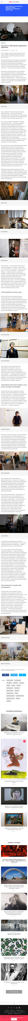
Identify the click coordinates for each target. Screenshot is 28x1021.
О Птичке (7, 1010)
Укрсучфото (10, 1013)
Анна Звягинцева (17, 680)
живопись (13, 685)
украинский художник (20, 695)
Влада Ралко (16, 682)
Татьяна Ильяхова (10, 693)
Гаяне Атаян (22, 682)
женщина (8, 685)
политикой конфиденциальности (16, 1017)
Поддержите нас (17, 1013)
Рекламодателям (19, 1010)
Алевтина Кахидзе (10, 680)
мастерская (17, 690)
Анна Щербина (9, 682)
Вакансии (12, 1010)
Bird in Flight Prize (21, 1011)
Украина (16, 693)
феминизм (18, 698)
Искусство (18, 685)
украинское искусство (10, 698)
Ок (14, 1019)
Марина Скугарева (10, 690)
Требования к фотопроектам (10, 1011)
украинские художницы (10, 695)
